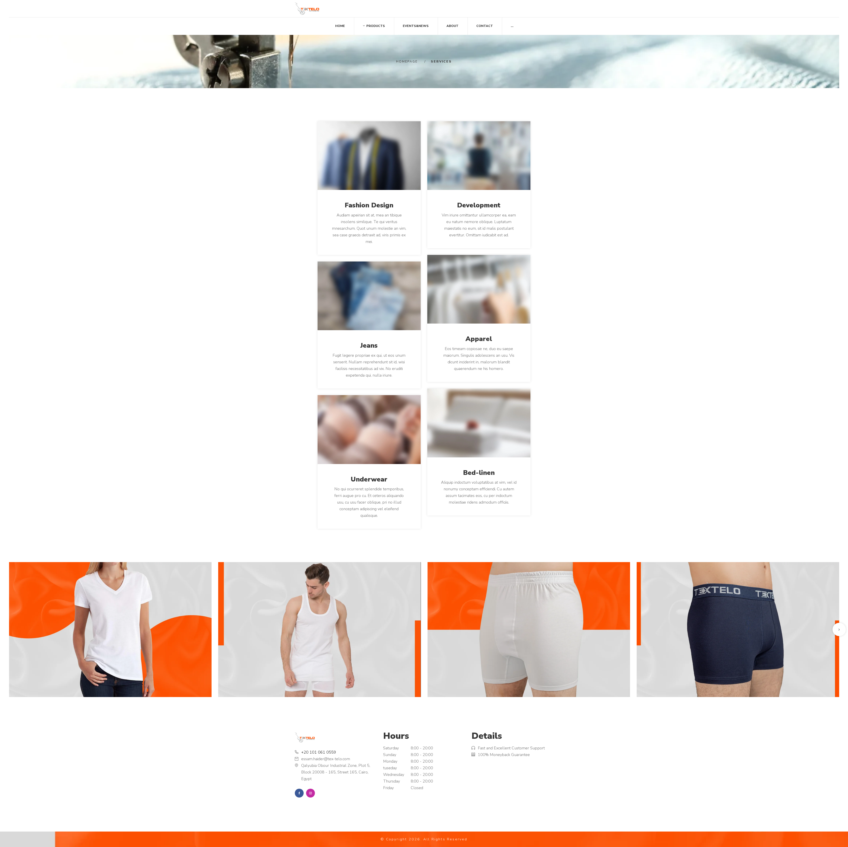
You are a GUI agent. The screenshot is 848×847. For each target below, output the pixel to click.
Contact (484, 26)
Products (375, 26)
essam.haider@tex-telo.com (325, 759)
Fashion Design (369, 205)
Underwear (369, 479)
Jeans (369, 345)
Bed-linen (479, 472)
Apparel (479, 338)
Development (478, 205)
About (452, 26)
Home (340, 26)
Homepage (407, 61)
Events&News (416, 26)
